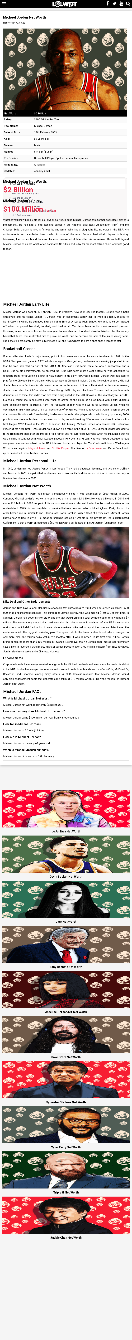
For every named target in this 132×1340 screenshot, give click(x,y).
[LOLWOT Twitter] (114, 3)
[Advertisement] (66, 276)
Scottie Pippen (60, 448)
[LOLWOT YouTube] (121, 3)
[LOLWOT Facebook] (107, 3)
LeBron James (94, 448)
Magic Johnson (37, 448)
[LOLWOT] (64, 3)
